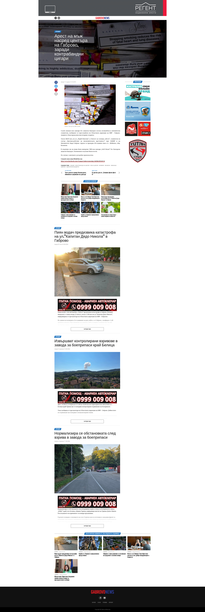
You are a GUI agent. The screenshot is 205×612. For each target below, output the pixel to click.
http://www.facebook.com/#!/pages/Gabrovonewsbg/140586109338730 (83, 161)
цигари (64, 166)
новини (102, 165)
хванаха (114, 165)
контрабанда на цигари (83, 165)
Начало (94, 602)
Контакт (111, 602)
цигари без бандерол (73, 166)
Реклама (105, 602)
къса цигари (94, 165)
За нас (99, 602)
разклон (107, 165)
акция (72, 165)
